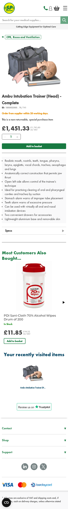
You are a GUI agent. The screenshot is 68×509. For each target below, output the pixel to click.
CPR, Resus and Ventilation (23, 37)
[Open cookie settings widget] (6, 502)
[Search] (64, 20)
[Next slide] (63, 302)
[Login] (50, 7)
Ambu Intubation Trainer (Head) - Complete (33, 387)
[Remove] (5, 136)
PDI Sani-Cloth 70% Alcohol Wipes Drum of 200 (30, 317)
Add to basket (34, 146)
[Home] (65, 8)
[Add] (17, 136)
